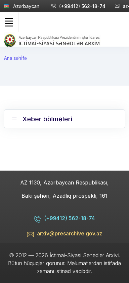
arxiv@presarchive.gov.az (69, 233)
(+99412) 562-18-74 (82, 6)
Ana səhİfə (15, 58)
